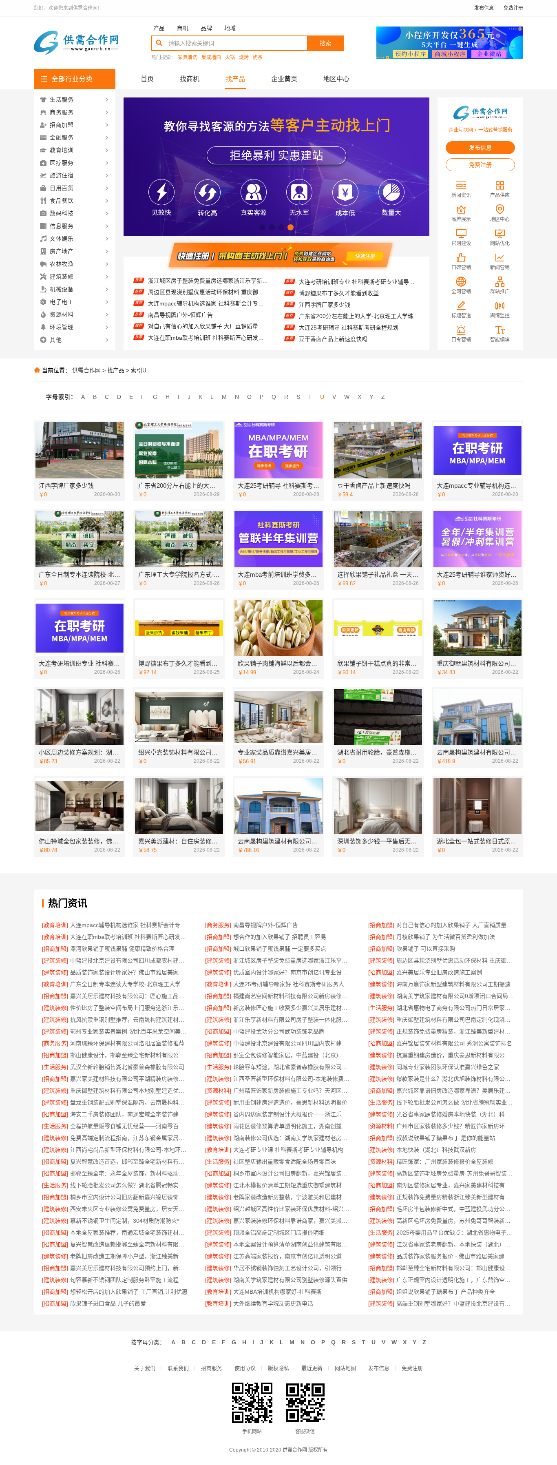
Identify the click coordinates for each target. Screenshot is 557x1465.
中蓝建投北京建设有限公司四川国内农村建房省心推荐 (292, 1043)
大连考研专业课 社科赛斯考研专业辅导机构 (288, 1150)
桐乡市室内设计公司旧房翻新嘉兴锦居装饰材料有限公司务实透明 (129, 1197)
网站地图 (345, 1368)
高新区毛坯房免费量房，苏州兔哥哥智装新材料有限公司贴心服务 (455, 1221)
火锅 (230, 57)
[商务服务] (218, 925)
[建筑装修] (55, 960)
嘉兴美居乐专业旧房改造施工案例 (439, 972)
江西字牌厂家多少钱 (324, 282)
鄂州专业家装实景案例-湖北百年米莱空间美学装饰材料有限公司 (129, 1031)
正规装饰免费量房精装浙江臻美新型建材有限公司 (455, 1197)
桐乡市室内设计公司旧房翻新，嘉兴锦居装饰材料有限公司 (292, 1173)
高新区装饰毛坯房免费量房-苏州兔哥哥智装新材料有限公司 (455, 1173)
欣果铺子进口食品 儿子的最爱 (108, 1303)
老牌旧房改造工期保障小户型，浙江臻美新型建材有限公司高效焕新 (129, 1256)
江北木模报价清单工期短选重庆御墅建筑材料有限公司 (292, 1185)
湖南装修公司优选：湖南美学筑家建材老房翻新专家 (292, 1138)
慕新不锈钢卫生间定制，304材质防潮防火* (124, 1221)
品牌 (206, 28)
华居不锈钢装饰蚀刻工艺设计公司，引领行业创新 (292, 1268)
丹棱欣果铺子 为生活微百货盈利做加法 (197, 337)
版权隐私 (278, 1368)
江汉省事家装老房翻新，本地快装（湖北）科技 (455, 1244)
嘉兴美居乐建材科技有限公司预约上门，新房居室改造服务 (129, 1268)
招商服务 (211, 1368)
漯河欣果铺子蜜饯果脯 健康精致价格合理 (122, 949)
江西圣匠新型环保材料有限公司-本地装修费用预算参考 (292, 1079)
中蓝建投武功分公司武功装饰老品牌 (279, 1031)
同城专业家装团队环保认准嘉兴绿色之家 (447, 1067)
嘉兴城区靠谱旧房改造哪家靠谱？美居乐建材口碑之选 (455, 1090)
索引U (138, 370)
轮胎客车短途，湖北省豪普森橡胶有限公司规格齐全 (292, 1067)
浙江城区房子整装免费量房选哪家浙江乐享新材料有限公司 (292, 960)
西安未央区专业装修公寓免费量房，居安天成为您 (129, 1209)
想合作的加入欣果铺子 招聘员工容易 (194, 326)
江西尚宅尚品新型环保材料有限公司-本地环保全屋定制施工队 (129, 1150)
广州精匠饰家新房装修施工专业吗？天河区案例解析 (292, 1090)
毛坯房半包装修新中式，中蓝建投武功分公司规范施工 (455, 1209)
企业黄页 (284, 78)
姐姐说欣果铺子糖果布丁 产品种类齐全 (445, 1292)
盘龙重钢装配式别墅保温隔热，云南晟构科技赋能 (129, 1102)
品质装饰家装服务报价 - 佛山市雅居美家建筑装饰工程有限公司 (455, 1256)
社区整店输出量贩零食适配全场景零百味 (284, 1161)
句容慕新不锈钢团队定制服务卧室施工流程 (124, 1280)
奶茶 (258, 57)
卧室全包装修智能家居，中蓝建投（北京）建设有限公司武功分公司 (292, 1055)
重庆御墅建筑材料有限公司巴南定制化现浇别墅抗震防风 (455, 1019)
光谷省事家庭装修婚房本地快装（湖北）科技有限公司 (455, 1114)
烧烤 (244, 57)
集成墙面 (211, 57)
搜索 (325, 43)
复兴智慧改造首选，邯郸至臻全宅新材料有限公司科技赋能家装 (129, 1161)
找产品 (235, 78)
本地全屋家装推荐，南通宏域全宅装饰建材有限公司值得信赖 (129, 1232)
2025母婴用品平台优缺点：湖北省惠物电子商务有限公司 (455, 1232)
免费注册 (513, 8)
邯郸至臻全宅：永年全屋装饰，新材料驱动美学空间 (129, 1173)
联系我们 (178, 1368)
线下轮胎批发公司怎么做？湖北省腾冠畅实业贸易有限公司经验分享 (129, 1185)
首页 (147, 78)
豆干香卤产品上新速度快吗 (333, 316)
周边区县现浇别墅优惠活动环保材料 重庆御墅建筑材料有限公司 (455, 960)
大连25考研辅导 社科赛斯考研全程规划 (348, 305)
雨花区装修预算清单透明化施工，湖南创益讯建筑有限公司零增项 (292, 1126)
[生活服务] (381, 1008)
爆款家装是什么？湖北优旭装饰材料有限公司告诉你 (455, 1079)
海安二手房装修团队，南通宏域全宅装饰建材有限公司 (129, 1114)
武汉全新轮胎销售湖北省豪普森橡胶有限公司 (127, 1067)
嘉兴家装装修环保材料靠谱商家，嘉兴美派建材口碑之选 (292, 1221)
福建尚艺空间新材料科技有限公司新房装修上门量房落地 (292, 996)
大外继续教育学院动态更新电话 (273, 1303)
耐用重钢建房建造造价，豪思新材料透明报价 (290, 1102)
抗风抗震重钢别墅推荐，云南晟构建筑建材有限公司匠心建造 (129, 1019)
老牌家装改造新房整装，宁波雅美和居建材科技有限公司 (292, 1197)
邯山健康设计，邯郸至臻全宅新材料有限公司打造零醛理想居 (129, 1055)
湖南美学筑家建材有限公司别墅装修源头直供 (290, 1280)
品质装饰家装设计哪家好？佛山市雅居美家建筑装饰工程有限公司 (129, 972)
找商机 (189, 78)
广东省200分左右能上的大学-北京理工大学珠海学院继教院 (359, 293)
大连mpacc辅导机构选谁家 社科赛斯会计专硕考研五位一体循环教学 (208, 280)
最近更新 (312, 1368)
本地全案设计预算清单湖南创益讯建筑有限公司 (292, 1244)
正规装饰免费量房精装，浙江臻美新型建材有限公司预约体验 (455, 1031)
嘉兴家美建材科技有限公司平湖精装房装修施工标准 (129, 1079)
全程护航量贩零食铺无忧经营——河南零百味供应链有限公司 (129, 1126)
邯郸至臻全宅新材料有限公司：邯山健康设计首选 (455, 1268)
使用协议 (245, 1368)
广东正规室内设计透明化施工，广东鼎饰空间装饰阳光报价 (455, 1280)
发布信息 (484, 8)
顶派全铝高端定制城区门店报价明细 (279, 1232)
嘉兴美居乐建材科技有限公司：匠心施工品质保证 (129, 996)
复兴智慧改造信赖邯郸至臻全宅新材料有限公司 (129, 1244)
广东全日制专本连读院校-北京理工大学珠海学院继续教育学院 (359, 339)
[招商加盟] (381, 925)
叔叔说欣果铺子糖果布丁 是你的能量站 (445, 1138)
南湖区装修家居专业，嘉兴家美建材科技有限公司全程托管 (455, 1185)
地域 (230, 28)
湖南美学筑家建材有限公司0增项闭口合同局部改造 (455, 996)
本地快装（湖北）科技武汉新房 (436, 1150)
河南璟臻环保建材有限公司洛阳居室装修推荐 (127, 1043)
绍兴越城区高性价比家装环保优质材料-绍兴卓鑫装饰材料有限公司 (292, 1209)
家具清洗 (187, 57)
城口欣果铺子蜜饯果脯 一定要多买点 (279, 949)
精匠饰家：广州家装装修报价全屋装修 (444, 1161)
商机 (182, 28)
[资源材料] (218, 1090)
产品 (159, 28)
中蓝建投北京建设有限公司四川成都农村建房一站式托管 (129, 960)
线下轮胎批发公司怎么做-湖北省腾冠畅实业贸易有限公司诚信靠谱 (455, 1102)
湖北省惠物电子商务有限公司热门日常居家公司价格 (455, 1008)
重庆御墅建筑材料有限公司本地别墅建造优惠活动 (129, 1090)
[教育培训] (55, 925)
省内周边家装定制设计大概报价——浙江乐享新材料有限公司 (292, 1114)
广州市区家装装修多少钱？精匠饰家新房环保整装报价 (455, 1126)
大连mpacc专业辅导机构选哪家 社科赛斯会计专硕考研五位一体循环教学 (359, 328)
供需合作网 (86, 370)
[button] (262, 227)
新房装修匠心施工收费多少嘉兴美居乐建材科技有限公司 (292, 1008)
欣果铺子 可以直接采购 (425, 949)
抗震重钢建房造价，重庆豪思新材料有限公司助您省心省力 (455, 1055)
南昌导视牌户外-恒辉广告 (180, 291)
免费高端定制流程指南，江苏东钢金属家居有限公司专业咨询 (129, 1138)
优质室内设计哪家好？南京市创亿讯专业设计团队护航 (292, 972)
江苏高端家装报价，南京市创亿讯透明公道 (287, 1256)
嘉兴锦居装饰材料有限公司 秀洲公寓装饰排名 (454, 1043)
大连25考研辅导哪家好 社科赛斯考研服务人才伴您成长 (292, 984)
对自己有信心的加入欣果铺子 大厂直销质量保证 (208, 303)
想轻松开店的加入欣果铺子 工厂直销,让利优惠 (129, 1292)
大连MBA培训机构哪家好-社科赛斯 (277, 1292)
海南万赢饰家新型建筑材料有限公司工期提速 (453, 984)
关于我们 (144, 1368)
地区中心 (336, 78)
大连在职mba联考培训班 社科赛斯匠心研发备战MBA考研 (208, 314)
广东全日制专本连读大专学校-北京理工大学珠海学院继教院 (129, 984)
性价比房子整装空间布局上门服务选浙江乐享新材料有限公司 (129, 1008)
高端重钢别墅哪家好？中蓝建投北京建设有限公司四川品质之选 (455, 1303)
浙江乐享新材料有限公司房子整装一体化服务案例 (292, 1019)
